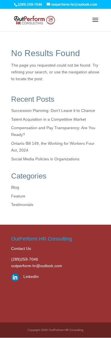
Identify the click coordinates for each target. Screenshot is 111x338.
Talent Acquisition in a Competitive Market (48, 119)
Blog (15, 187)
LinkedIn (31, 276)
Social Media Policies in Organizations (45, 159)
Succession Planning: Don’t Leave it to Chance (53, 110)
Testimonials (22, 204)
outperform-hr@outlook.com (36, 265)
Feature (18, 196)
